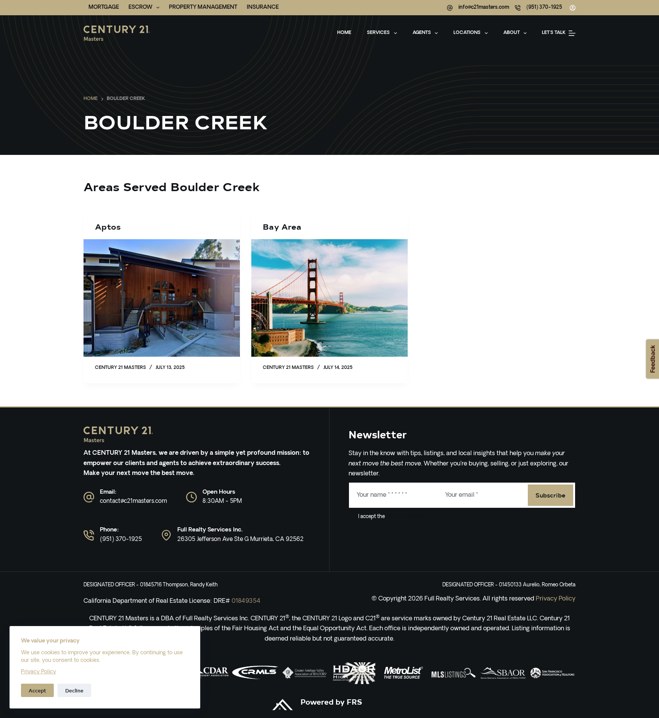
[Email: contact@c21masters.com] (89, 497)
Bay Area (282, 226)
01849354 (245, 601)
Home (344, 33)
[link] (255, 673)
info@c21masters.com (483, 7)
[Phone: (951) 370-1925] (89, 535)
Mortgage (103, 7)
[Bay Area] (329, 298)
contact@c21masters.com (133, 501)
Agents (422, 33)
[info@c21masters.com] (450, 8)
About (511, 33)
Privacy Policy (38, 672)
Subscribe (550, 495)
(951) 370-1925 (544, 7)
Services (378, 33)
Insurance (263, 7)
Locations (467, 33)
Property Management (203, 7)
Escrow (141, 7)
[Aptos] (162, 298)
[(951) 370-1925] (518, 8)
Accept (37, 690)
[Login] (572, 8)
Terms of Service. (404, 516)
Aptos (108, 226)
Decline (74, 690)
